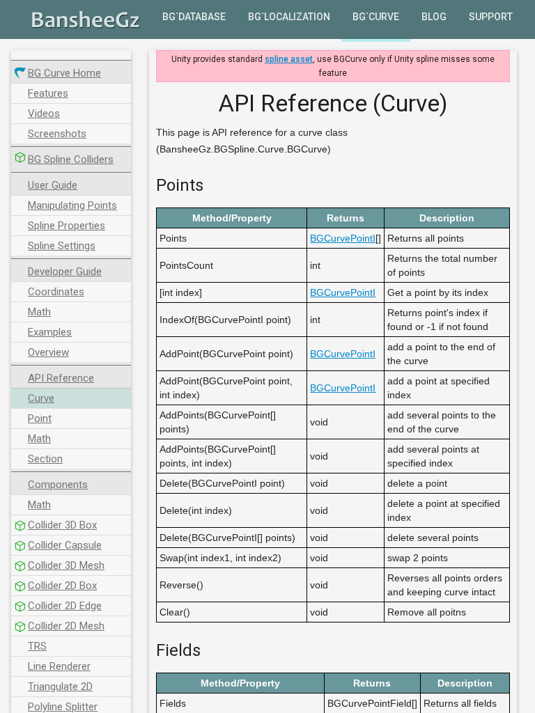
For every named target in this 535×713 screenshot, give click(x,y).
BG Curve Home (64, 73)
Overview (48, 352)
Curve (41, 398)
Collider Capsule (65, 545)
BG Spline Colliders (71, 159)
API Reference (61, 378)
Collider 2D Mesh (66, 626)
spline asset (289, 59)
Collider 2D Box (62, 585)
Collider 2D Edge (65, 606)
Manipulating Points (72, 205)
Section (45, 459)
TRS (37, 646)
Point (40, 418)
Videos (44, 113)
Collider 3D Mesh (66, 565)
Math (39, 312)
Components (58, 484)
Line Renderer (59, 666)
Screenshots (57, 133)
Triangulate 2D (60, 686)
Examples (50, 332)
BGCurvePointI (342, 238)
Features (48, 93)
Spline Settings (61, 246)
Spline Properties (66, 225)
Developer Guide (65, 271)
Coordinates (56, 291)
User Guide (52, 185)
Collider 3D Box (62, 525)
